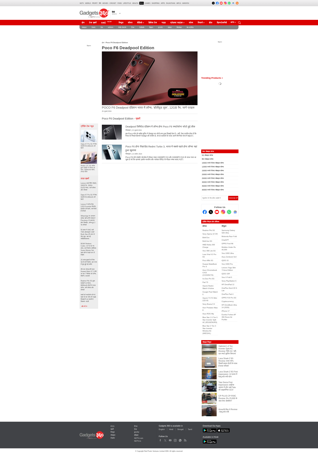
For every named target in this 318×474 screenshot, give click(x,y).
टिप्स (132, 27)
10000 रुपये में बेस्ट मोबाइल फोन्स (213, 163)
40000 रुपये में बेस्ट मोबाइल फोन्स (213, 190)
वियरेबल (179, 27)
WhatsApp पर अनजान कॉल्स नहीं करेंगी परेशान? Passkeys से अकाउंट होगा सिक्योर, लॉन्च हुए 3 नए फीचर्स (88, 220)
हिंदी (100, 3)
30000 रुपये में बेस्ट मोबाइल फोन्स (213, 182)
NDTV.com (138, 438)
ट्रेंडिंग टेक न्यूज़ (87, 126)
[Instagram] (223, 212)
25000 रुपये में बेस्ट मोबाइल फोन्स (213, 178)
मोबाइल (84, 27)
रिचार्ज (200, 22)
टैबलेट (94, 27)
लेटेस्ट (204, 226)
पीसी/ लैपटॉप (122, 27)
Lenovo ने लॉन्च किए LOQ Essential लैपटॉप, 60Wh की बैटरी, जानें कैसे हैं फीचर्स (88, 207)
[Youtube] (217, 212)
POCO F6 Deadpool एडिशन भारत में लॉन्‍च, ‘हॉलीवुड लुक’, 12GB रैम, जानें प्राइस (148, 107)
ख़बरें (112, 429)
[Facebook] (205, 212)
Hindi (171, 429)
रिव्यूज (121, 22)
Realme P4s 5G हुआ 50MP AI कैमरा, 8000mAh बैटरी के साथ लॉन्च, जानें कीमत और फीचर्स (88, 285)
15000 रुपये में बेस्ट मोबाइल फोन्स (213, 171)
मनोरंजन (110, 27)
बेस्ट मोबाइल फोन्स (207, 159)
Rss (185, 440)
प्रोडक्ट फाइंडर (176, 22)
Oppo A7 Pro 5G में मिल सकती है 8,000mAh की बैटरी (89, 197)
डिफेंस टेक (152, 22)
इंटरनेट (160, 27)
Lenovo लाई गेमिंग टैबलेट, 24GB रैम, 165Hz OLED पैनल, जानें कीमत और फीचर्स (89, 186)
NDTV (82, 3)
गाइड (164, 22)
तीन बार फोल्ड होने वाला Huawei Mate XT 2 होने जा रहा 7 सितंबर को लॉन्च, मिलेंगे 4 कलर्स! (89, 272)
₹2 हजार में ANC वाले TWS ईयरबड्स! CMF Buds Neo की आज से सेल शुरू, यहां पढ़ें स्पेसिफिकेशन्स (88, 234)
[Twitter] (211, 212)
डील (210, 22)
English (162, 429)
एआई (106, 22)
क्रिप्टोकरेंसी (222, 22)
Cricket (113, 3)
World (88, 3)
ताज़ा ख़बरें (85, 178)
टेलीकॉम (141, 27)
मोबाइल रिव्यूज (206, 342)
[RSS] (237, 3)
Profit (95, 3)
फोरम (191, 22)
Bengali (180, 429)
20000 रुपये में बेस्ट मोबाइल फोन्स (213, 174)
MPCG (179, 3)
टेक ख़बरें (93, 22)
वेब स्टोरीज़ (190, 27)
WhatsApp (180, 440)
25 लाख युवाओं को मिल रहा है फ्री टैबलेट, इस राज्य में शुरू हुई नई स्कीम (89, 262)
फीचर (130, 22)
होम (83, 22)
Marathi (185, 3)
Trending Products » (212, 78)
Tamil (190, 429)
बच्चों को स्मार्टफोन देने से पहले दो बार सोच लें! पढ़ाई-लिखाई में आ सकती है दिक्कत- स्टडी (88, 298)
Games (147, 3)
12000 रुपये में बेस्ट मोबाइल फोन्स (213, 167)
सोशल (170, 27)
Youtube (170, 440)
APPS (163, 3)
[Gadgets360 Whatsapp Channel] (229, 212)
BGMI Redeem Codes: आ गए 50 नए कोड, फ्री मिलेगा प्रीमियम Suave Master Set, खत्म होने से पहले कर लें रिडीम (88, 249)
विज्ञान (151, 27)
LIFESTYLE (127, 3)
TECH (141, 3)
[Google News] (235, 212)
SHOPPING (155, 3)
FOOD (120, 3)
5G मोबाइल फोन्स (207, 155)
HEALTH (135, 3)
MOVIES (105, 3)
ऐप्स (102, 27)
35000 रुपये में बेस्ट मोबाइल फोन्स (213, 186)
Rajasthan (170, 3)
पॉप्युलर (224, 226)
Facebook (160, 440)
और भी (83, 306)
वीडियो (139, 22)
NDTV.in (137, 441)
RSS (112, 426)
